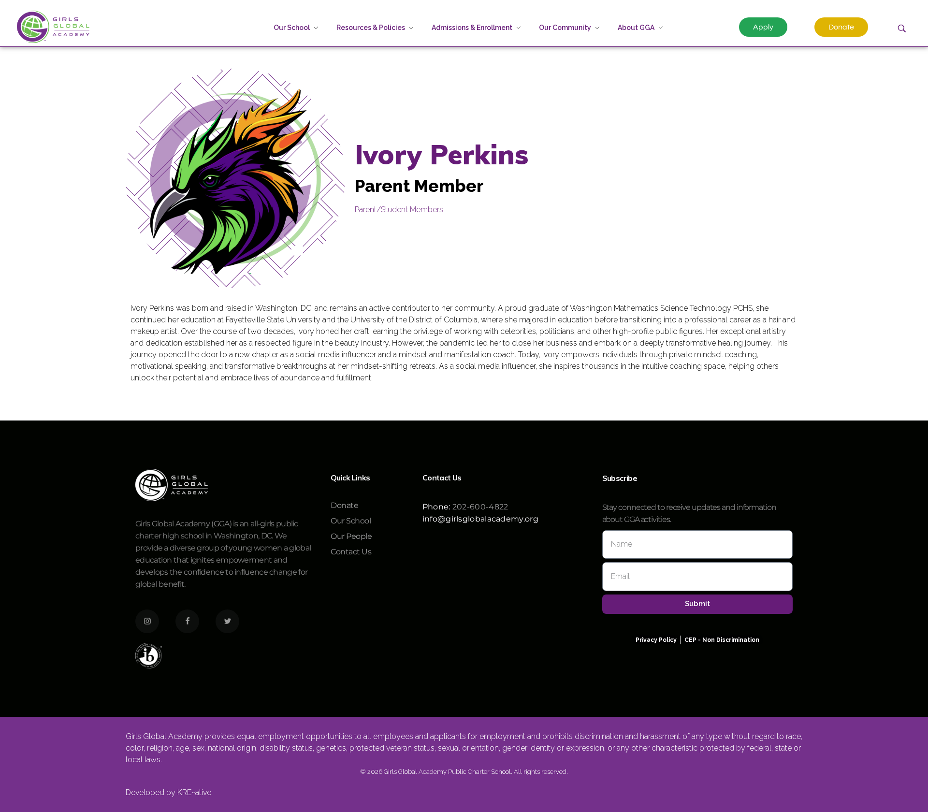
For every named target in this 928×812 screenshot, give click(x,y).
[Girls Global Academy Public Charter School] (53, 27)
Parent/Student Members (399, 209)
